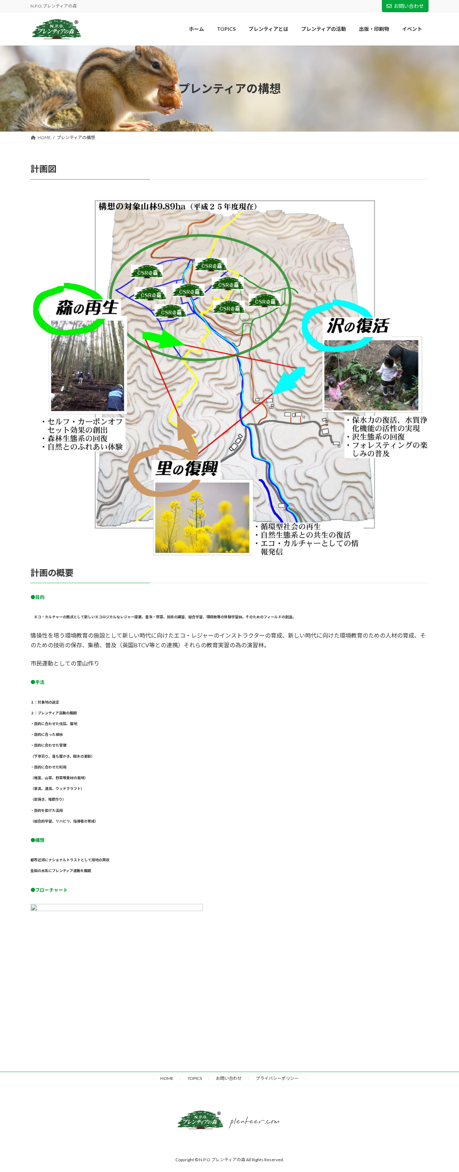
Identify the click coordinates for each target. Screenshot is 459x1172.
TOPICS (195, 1078)
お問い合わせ (409, 6)
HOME (167, 1078)
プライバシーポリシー (277, 1078)
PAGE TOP (437, 1041)
